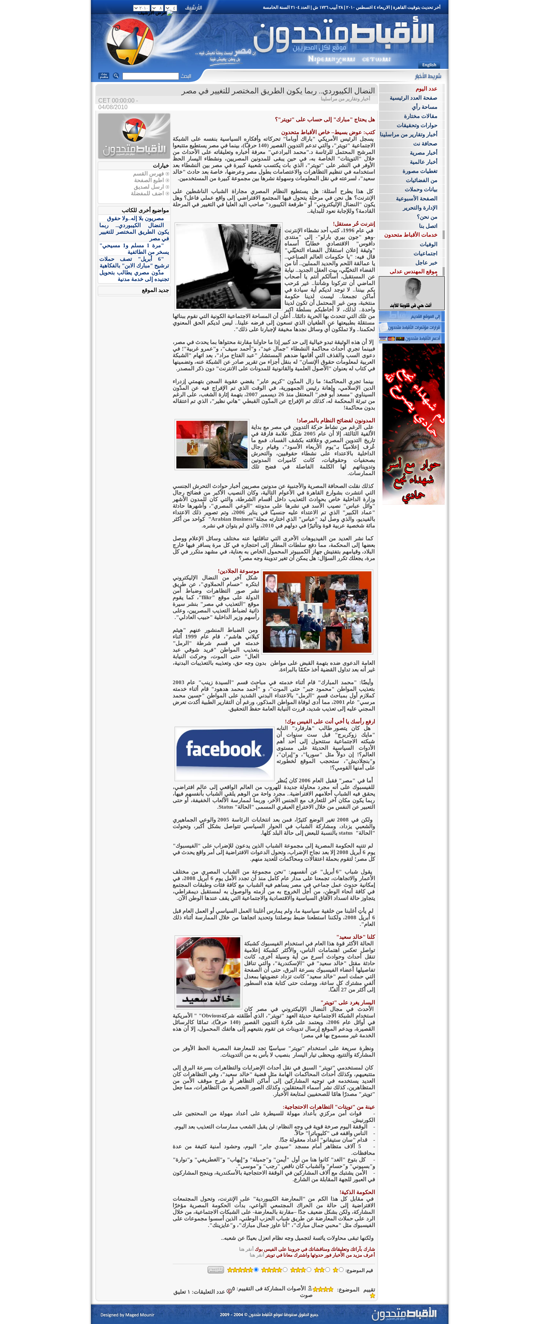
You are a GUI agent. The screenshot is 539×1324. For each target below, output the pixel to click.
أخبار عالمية (423, 162)
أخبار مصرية (423, 153)
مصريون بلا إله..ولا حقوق (135, 218)
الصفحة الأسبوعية (416, 198)
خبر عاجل (426, 263)
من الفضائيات (421, 180)
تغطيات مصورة (420, 171)
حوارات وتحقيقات (417, 125)
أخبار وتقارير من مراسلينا (408, 134)
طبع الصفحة (148, 180)
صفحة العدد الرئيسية (413, 98)
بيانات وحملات (421, 189)
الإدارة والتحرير (420, 208)
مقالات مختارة (420, 116)
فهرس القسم (148, 174)
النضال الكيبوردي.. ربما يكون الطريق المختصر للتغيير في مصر (134, 231)
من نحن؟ (427, 217)
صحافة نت (425, 144)
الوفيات (428, 244)
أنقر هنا (246, 1249)
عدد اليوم (426, 89)
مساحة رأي (424, 107)
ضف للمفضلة (146, 193)
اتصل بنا (428, 226)
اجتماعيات (425, 253)
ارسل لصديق (149, 187)
